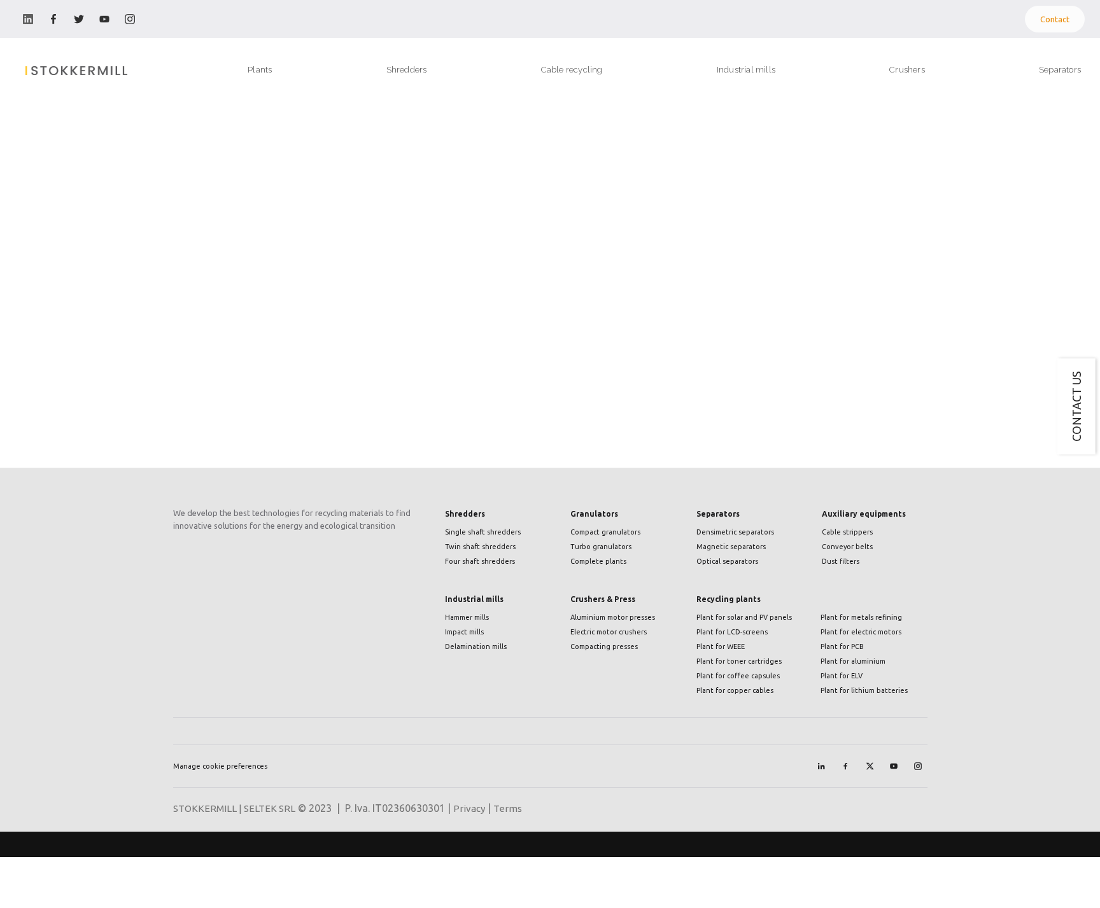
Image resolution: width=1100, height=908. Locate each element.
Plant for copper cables (734, 690)
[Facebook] (845, 766)
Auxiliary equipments (864, 514)
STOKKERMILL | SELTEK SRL (234, 808)
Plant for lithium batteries (864, 690)
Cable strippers (847, 532)
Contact (1054, 19)
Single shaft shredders (483, 532)
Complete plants (598, 561)
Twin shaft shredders (480, 546)
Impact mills (464, 632)
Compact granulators (605, 532)
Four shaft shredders (480, 561)
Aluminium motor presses (612, 617)
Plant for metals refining (861, 617)
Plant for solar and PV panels (744, 617)
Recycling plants (728, 599)
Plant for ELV (842, 676)
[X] (869, 766)
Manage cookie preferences (220, 766)
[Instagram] (917, 766)
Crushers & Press (602, 599)
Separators (718, 514)
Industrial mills (474, 599)
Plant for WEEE (720, 646)
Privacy (469, 808)
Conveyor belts (847, 546)
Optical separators (727, 561)
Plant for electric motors (861, 632)
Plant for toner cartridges (739, 661)
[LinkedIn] (821, 766)
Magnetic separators (731, 546)
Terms (507, 808)
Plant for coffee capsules (738, 676)
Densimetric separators (735, 532)
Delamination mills (476, 646)
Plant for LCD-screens (732, 632)
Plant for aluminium (853, 661)
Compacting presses (604, 646)
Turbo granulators (600, 546)
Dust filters (840, 561)
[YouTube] (893, 766)
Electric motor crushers (608, 632)
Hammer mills (467, 617)
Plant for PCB (842, 646)
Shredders (465, 514)
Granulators (594, 514)
